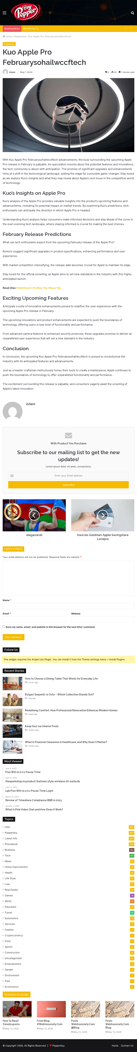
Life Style (10, 878)
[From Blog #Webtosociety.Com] (51, 1009)
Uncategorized (13, 958)
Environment (12, 975)
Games (9, 895)
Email (7, 613)
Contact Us (127, 1045)
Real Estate (11, 889)
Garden (9, 969)
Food (7, 941)
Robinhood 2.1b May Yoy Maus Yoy (38, 288)
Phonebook (11, 844)
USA (7, 827)
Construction (12, 952)
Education (10, 906)
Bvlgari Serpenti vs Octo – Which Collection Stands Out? (59, 694)
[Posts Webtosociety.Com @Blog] (85, 1009)
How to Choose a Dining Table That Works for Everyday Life (61, 678)
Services (10, 924)
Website (75, 613)
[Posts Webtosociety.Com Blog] (119, 1009)
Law (7, 884)
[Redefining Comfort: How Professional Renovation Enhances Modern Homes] (12, 715)
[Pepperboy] (26, 12)
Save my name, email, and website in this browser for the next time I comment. (50, 626)
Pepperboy (20, 36)
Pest (7, 981)
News (8, 861)
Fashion (9, 929)
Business (10, 849)
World (8, 901)
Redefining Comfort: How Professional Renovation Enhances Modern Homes (66, 28)
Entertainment (13, 963)
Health (8, 872)
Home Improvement (16, 866)
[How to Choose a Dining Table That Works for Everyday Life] (12, 683)
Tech (8, 855)
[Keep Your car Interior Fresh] (12, 731)
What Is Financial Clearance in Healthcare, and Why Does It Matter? (66, 742)
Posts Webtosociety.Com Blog (117, 1024)
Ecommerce (12, 986)
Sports (8, 946)
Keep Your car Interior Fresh (41, 726)
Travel (8, 912)
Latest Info (11, 838)
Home (8, 36)
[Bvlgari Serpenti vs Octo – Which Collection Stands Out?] (12, 699)
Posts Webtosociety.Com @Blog (83, 1024)
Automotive (11, 918)
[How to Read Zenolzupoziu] (17, 1009)
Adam (12, 72)
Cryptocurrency (14, 935)
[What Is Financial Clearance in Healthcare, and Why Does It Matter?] (12, 747)
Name (7, 600)
